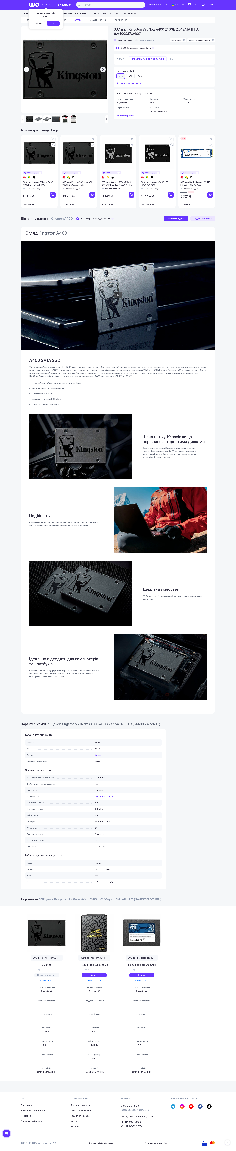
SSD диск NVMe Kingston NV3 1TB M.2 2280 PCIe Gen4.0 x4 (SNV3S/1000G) (195, 183)
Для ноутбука (108, 796)
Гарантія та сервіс (80, 1116)
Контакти (26, 1116)
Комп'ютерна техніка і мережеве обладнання (66, 13)
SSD (117, 13)
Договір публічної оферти (101, 1143)
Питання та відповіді (31, 1121)
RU (167, 5)
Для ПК (98, 796)
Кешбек (75, 1126)
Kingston (98, 755)
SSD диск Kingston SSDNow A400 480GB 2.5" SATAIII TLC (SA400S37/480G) (38, 183)
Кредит (75, 1121)
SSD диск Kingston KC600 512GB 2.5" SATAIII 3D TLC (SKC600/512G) (117, 183)
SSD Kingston (129, 13)
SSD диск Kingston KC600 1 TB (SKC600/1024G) (154, 183)
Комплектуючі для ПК (101, 13)
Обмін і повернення (81, 1110)
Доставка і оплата (80, 1105)
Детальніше (45, 980)
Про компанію (28, 1105)
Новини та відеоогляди (33, 1110)
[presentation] (26, 69)
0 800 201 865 (130, 1105)
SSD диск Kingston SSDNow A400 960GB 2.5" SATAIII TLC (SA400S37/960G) (77, 183)
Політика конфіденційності (157, 1143)
